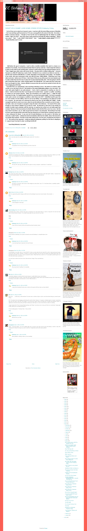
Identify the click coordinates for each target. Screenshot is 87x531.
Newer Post (8, 364)
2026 (65, 399)
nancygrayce (11, 324)
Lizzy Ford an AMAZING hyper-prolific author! (71, 494)
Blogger (45, 528)
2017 (65, 415)
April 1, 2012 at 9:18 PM (19, 324)
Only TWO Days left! (69, 448)
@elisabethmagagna (70, 36)
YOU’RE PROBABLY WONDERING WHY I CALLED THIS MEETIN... (71, 478)
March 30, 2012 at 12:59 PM (22, 181)
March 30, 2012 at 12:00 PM (22, 162)
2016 (65, 416)
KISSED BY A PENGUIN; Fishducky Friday (70, 508)
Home (8, 22)
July (66, 433)
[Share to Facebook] (34, 128)
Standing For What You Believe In (71, 468)
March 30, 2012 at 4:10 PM (20, 209)
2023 (65, 404)
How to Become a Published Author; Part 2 (70, 487)
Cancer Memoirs (35, 22)
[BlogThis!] (32, 128)
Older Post (57, 364)
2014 (65, 420)
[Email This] (30, 128)
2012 (65, 423)
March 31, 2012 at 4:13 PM (16, 274)
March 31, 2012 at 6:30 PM (22, 315)
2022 (65, 406)
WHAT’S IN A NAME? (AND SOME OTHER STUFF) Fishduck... (70, 446)
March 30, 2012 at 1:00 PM (22, 200)
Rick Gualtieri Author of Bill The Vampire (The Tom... (71, 443)
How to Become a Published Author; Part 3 (70, 484)
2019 (65, 411)
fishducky (14, 143)
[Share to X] (33, 128)
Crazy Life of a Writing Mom (14, 135)
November (67, 427)
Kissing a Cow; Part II (69, 500)
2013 (65, 422)
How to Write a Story (69, 452)
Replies (11, 141)
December (67, 425)
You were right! (68, 502)
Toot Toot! (67, 505)
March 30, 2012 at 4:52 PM (22, 223)
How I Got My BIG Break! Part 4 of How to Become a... (71, 482)
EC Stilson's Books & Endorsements (18, 22)
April (66, 439)
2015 (65, 418)
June (66, 435)
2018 (65, 413)
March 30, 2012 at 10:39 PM (22, 265)
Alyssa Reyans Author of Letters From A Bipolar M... (71, 459)
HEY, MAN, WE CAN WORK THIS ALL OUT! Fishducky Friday (71, 462)
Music (28, 22)
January (67, 515)
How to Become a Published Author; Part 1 (70, 490)
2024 (65, 403)
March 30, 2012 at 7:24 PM (19, 232)
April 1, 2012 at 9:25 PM (21, 334)
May (66, 437)
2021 (65, 408)
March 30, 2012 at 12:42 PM (17, 192)
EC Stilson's (14, 7)
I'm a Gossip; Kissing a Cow (70, 504)
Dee (9, 294)
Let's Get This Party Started (70, 475)
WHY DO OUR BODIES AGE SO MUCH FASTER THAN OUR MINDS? (71, 497)
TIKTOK (64, 104)
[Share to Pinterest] (36, 128)
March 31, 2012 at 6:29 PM (22, 285)
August (66, 432)
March (66, 440)
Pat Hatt (10, 171)
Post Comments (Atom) (35, 368)
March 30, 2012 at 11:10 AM (18, 152)
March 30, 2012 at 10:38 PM (22, 241)
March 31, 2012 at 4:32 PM (16, 294)
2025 (65, 401)
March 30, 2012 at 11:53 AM (22, 143)
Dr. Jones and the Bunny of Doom (71, 450)
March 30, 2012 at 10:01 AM (28, 135)
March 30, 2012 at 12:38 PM (18, 171)
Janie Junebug (12, 209)
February (67, 513)
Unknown (11, 152)
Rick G (10, 192)
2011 (65, 517)
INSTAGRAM (65, 105)
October (67, 428)
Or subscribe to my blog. (68, 108)
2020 (65, 409)
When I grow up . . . (69, 454)
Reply (10, 138)
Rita (9, 274)
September (67, 430)
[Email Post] (28, 127)
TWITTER (65, 103)
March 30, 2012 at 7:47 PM (19, 250)
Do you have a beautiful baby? (71, 492)
